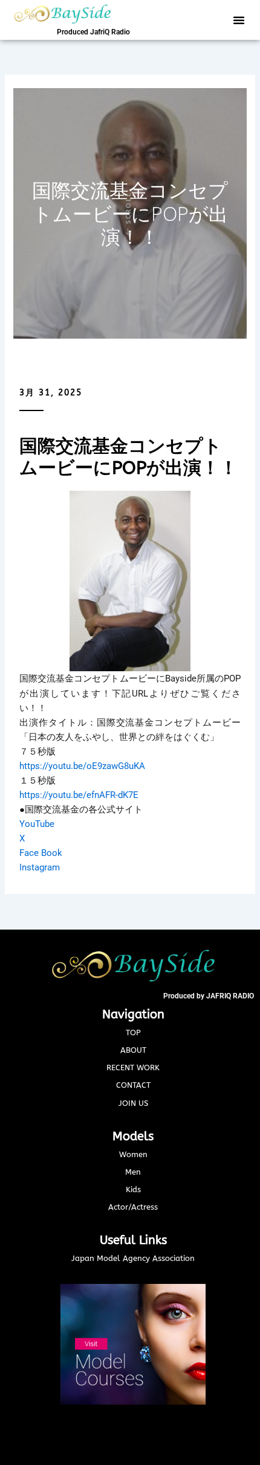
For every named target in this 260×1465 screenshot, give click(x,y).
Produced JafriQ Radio (93, 32)
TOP (133, 1032)
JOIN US (133, 1103)
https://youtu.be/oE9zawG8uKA (82, 766)
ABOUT (133, 1050)
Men (133, 1171)
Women (133, 1154)
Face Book (40, 852)
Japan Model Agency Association (133, 1258)
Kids (133, 1189)
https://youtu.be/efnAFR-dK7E (78, 795)
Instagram (39, 867)
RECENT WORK (133, 1067)
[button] (239, 20)
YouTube (36, 824)
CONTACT (133, 1085)
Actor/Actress (133, 1206)
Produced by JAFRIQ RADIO (208, 996)
